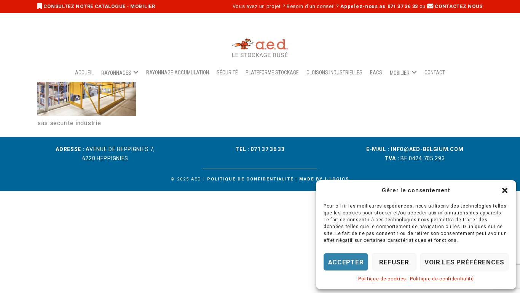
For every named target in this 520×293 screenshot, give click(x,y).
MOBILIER (142, 6)
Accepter (346, 262)
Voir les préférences (464, 262)
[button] (505, 190)
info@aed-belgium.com (427, 149)
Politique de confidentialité (442, 279)
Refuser (394, 262)
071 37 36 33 (267, 149)
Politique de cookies (382, 279)
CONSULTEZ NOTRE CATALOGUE (84, 6)
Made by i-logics (324, 179)
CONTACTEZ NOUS (458, 6)
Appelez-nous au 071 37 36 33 (379, 6)
